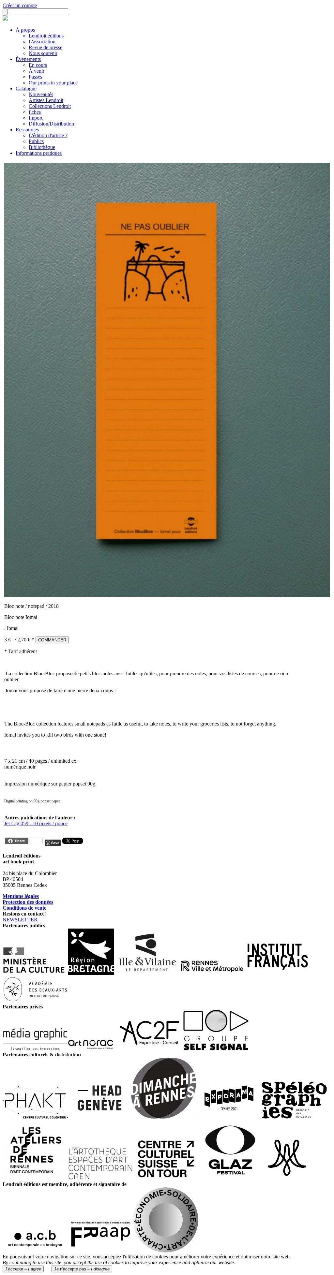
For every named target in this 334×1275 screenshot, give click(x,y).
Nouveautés (41, 94)
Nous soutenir (43, 53)
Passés (35, 77)
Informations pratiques (39, 153)
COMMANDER (52, 640)
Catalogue (26, 88)
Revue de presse (45, 47)
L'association (42, 41)
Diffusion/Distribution (51, 123)
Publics (36, 141)
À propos (25, 30)
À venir (36, 71)
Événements (28, 59)
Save (55, 842)
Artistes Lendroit (46, 100)
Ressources (27, 129)
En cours (38, 65)
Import (35, 118)
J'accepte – (23, 1269)
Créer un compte (20, 5)
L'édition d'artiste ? (48, 135)
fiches (35, 112)
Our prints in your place (53, 82)
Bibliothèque (42, 147)
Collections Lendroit (50, 106)
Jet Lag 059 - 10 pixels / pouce (36, 823)
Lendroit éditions (46, 35)
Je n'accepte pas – (82, 1269)
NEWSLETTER (20, 919)
